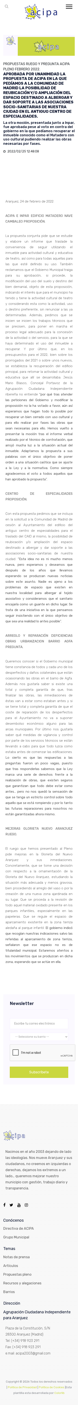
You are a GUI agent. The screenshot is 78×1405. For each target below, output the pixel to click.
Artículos (10, 1266)
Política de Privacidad (22, 1387)
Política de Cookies (51, 1387)
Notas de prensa (16, 1257)
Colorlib (59, 1393)
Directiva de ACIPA (18, 1228)
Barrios (9, 1292)
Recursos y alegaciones (22, 1283)
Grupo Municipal (16, 1237)
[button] (68, 6)
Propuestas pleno (17, 1274)
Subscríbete (39, 1072)
